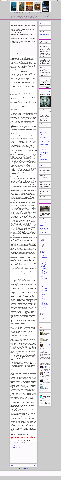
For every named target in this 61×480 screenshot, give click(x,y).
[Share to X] (23, 442)
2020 (41, 244)
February (42, 315)
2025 (41, 238)
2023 (41, 240)
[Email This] (21, 442)
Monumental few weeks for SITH (45, 91)
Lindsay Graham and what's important (46, 373)
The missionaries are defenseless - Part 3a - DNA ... (44, 286)
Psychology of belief (42, 225)
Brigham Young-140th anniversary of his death (44, 261)
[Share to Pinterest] (25, 442)
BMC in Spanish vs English (43, 159)
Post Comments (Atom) (25, 468)
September (43, 252)
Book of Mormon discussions (44, 228)
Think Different (45, 366)
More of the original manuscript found (44, 257)
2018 (41, 246)
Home (24, 465)
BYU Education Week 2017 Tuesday (44, 268)
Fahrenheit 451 (43, 299)
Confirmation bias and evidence (44, 144)
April (42, 313)
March (42, 314)
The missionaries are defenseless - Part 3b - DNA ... (44, 283)
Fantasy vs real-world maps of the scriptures (44, 304)
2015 (41, 319)
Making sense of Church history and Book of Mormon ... (44, 307)
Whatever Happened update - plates (44, 296)
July (42, 309)
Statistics (42, 258)
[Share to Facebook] (24, 442)
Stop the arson (43, 305)
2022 (41, 241)
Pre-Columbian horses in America (44, 160)
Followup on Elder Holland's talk (43, 263)
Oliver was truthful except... (43, 140)
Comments (42, 327)
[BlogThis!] (22, 442)
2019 (41, 245)
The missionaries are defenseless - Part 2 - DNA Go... (44, 291)
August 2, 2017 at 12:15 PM (18, 447)
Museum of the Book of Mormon (44, 34)
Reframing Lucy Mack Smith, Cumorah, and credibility (46, 380)
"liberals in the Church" (43, 222)
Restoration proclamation (43, 221)
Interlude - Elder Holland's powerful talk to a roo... (44, 272)
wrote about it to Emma (25, 168)
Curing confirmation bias (43, 149)
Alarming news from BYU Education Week (44, 265)
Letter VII (41, 23)
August (42, 253)
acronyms (41, 165)
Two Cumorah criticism (43, 232)
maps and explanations (43, 197)
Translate (46, 126)
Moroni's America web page (43, 229)
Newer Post (12, 465)
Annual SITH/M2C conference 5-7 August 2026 (46, 345)
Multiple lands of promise (43, 361)
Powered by (42, 87)
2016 (41, 318)
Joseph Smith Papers (43, 35)
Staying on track (43, 266)
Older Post (35, 465)
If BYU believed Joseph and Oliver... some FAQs (44, 302)
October (42, 251)
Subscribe (45, 84)
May (42, 312)
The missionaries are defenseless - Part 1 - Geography (44, 294)
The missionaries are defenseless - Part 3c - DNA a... (44, 279)
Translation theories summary (44, 152)
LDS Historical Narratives (43, 37)
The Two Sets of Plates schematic (44, 141)
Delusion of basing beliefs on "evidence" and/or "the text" (44, 132)
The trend (41, 356)
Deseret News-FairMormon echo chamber (44, 288)
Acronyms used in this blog (43, 137)
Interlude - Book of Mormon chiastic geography (43, 274)
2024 (41, 239)
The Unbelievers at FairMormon (43, 255)
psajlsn (14, 447)
